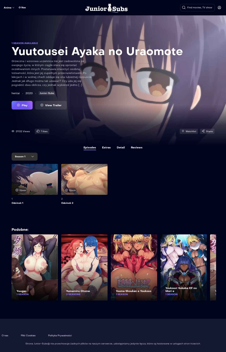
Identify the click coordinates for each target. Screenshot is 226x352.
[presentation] (14, 186)
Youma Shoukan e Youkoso (133, 291)
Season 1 (20, 156)
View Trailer (53, 105)
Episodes (90, 147)
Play (24, 105)
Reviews (136, 147)
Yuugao (21, 291)
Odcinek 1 (17, 203)
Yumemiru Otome (78, 291)
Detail (121, 147)
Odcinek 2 (67, 203)
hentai (16, 93)
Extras (106, 147)
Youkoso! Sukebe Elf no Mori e (181, 289)
